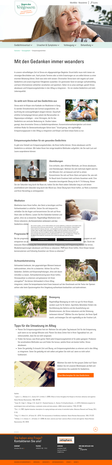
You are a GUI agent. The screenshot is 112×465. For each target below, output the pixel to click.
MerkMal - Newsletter (78, 2)
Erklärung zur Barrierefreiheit (22, 462)
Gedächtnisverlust (22, 45)
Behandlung (86, 45)
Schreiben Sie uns (18, 448)
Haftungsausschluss (57, 462)
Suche (95, 2)
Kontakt (76, 462)
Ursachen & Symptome (47, 45)
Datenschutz (45, 462)
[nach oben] (95, 429)
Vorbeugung (69, 45)
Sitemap (68, 462)
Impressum (36, 462)
